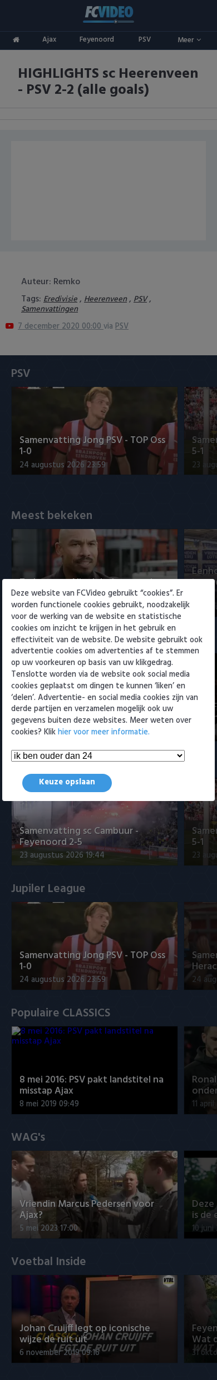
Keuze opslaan (67, 782)
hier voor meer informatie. (104, 732)
